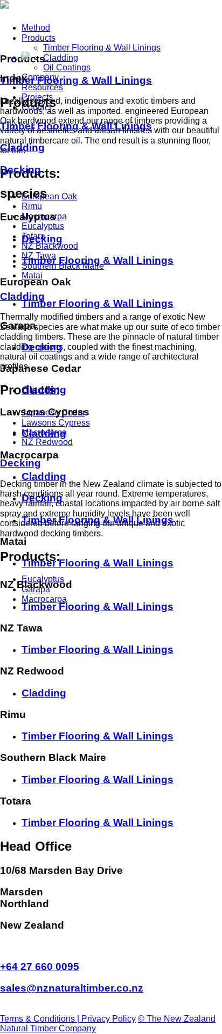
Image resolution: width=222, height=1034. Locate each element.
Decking (20, 463)
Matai (32, 275)
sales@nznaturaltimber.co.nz (71, 988)
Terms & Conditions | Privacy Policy (68, 1018)
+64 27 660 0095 (39, 966)
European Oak (49, 196)
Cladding (60, 57)
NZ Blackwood (50, 245)
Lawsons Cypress (56, 422)
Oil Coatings (67, 67)
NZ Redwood (47, 442)
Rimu (32, 206)
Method (36, 27)
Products (39, 37)
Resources (42, 87)
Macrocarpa (44, 599)
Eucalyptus (43, 226)
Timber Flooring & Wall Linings (102, 47)
